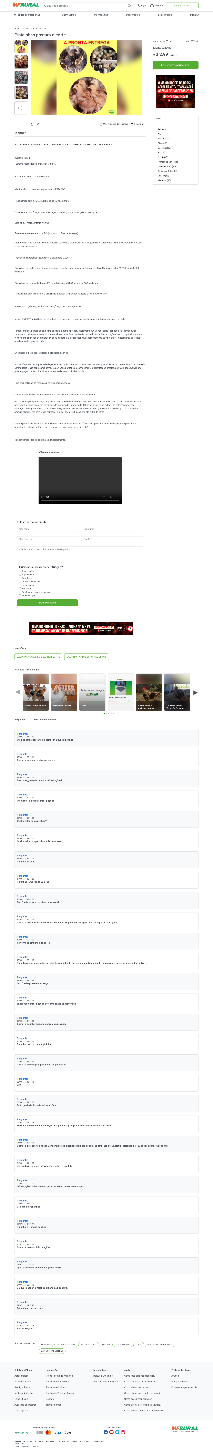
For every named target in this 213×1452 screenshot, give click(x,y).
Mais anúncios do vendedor (115, 124)
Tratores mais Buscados (105, 1381)
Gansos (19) (163, 176)
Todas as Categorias (29, 14)
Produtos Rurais (22, 1381)
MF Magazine (101, 14)
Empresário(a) (28, 585)
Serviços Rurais (22, 1387)
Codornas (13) (164, 148)
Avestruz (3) (163, 138)
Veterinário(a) (28, 595)
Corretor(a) (27, 578)
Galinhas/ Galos (40, 28)
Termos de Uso (53, 1404)
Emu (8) (161, 152)
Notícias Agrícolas (23, 1393)
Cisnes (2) (162, 143)
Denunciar (138, 124)
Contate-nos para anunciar (184, 1387)
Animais (18, 28)
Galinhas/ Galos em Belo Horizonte (38, 656)
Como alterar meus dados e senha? (142, 1393)
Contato (50, 1399)
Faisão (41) (163, 157)
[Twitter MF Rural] (117, 1432)
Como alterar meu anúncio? (138, 1387)
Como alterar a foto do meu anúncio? (142, 1404)
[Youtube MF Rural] (111, 1432)
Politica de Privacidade (57, 1381)
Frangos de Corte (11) (168, 162)
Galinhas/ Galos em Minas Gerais (86, 656)
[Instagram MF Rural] (123, 1432)
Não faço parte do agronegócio (36, 592)
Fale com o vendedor (45, 719)
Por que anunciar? (180, 1381)
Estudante (26, 588)
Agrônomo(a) (28, 574)
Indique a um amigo (103, 1375)
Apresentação (21, 1375)
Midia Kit (194, 14)
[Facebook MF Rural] (106, 1432)
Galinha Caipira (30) (167, 166)
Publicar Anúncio (181, 5)
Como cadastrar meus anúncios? (140, 1381)
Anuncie (175, 1375)
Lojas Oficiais (165, 14)
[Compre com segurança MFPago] (19, 1432)
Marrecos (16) (164, 180)
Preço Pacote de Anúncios (59, 1375)
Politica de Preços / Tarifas (60, 1393)
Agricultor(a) (28, 571)
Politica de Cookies (56, 1387)
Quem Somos (69, 14)
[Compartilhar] (38, 124)
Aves (27, 28)
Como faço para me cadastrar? (139, 1375)
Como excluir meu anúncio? (138, 1399)
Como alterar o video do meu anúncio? (143, 1410)
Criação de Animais (31, 581)
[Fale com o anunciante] (32, 124)
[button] (129, 5)
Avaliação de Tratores (25, 1404)
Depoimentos (133, 14)
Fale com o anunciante (175, 65)
